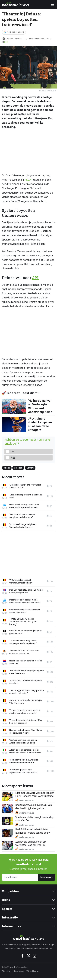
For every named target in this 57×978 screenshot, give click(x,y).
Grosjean (18, 468)
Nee (13, 457)
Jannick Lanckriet (14, 39)
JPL (35, 277)
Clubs (6, 900)
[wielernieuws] (28, 937)
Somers (30, 468)
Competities (10, 891)
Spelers (7, 909)
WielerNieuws (32, 971)
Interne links (11, 926)
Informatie (10, 917)
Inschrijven (46, 877)
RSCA (28, 179)
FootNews (19, 971)
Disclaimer (7, 971)
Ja (12, 451)
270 (6, 42)
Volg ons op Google (15, 32)
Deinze (7, 468)
